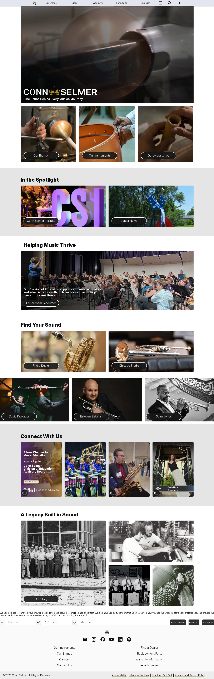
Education (145, 2)
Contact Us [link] (64, 665)
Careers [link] (64, 659)
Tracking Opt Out (162, 675)
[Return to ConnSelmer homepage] (34, 3)
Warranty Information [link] (149, 659)
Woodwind (98, 2)
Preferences (51, 622)
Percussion (121, 2)
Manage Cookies (139, 675)
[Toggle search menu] (169, 3)
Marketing (86, 622)
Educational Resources (41, 303)
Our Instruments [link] (64, 647)
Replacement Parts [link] (149, 653)
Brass (75, 2)
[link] (85, 639)
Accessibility (119, 675)
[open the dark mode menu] (180, 3)
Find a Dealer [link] (149, 647)
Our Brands (51, 2)
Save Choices (178, 622)
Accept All (208, 622)
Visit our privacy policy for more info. (70, 615)
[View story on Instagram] (41, 469)
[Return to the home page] (107, 631)
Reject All (194, 622)
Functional (13, 622)
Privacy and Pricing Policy (190, 675)
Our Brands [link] (64, 653)
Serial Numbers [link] (149, 665)
